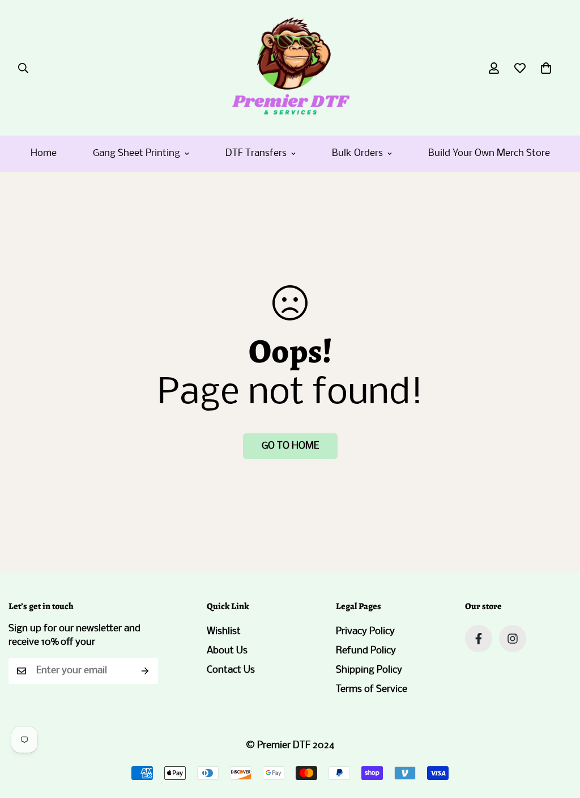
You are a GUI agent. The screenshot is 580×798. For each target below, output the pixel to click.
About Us (227, 650)
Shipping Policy (369, 670)
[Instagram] (512, 638)
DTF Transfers (256, 153)
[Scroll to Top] (558, 736)
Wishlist (224, 631)
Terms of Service (371, 689)
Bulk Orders (357, 153)
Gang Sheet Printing (136, 153)
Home (44, 153)
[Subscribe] (145, 671)
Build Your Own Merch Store (489, 153)
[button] (546, 68)
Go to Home (290, 446)
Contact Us (231, 670)
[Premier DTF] (290, 68)
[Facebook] (478, 638)
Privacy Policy (365, 631)
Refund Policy (366, 650)
